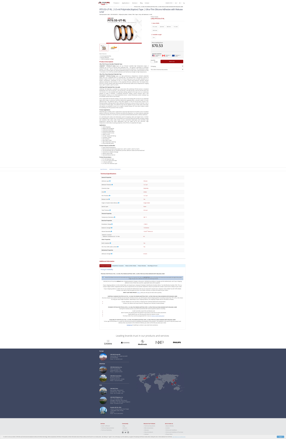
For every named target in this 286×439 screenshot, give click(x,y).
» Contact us (125, 430)
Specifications (103, 169)
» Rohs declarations (148, 428)
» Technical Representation (107, 428)
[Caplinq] (104, 2)
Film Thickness (105, 195)
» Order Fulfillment (105, 426)
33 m (154, 37)
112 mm (176, 26)
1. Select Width (155, 23)
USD (176, 3)
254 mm (162, 26)
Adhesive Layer (105, 181)
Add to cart (172, 61)
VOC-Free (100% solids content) (109, 246)
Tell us (138, 292)
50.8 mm (155, 30)
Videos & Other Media (130, 265)
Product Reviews (142, 265)
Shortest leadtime (156, 53)
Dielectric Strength (106, 228)
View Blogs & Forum (152, 265)
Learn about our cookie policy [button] (179, 436)
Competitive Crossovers (118, 265)
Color (103, 192)
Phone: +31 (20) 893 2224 (116, 359)
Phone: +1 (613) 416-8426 (116, 380)
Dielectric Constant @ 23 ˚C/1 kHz (111, 236)
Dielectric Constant (106, 234)
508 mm (169, 26)
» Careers (167, 428)
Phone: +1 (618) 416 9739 (116, 371)
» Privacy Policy (168, 434)
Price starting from (157, 43)
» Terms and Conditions (171, 430)
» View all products (148, 432)
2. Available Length (156, 34)
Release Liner (105, 199)
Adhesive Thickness (106, 184)
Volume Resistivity (106, 231)
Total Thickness (105, 210)
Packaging (153, 66)
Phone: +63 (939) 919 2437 (116, 403)
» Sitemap (146, 434)
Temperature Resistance (108, 217)
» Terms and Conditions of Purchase (174, 432)
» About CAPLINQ (169, 426)
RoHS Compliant (106, 243)
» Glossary (146, 430)
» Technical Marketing (106, 430)
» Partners (124, 428)
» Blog (123, 426)
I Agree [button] (280, 436)
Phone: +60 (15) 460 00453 (116, 413)
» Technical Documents (149, 426)
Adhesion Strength (106, 253)
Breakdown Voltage (106, 224)
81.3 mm (155, 26)
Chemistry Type (105, 188)
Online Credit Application (157, 316)
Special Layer (105, 206)
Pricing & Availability (105, 265)
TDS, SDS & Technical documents (159, 69)
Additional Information (115, 169)
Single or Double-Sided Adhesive (110, 203)
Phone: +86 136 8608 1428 (116, 393)
